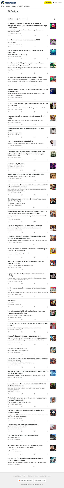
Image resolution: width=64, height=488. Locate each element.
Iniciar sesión (57, 3)
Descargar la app (40, 480)
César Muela (17, 33)
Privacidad (29, 476)
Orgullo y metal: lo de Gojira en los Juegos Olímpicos (26, 174)
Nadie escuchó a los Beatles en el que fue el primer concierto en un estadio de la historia (25, 447)
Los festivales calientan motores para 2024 (23, 435)
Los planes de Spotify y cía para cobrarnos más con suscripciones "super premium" (26, 64)
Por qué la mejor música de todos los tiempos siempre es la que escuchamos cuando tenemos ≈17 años (27, 212)
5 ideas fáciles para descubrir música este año (24, 336)
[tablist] (18, 19)
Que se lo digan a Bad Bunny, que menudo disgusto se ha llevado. (27, 375)
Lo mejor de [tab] (17, 19)
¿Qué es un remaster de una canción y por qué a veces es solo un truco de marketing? (28, 186)
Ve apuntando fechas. (14, 437)
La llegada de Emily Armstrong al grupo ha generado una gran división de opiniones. (26, 154)
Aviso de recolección (44, 476)
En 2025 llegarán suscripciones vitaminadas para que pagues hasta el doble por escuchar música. (28, 68)
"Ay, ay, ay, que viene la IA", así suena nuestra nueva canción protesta (26, 262)
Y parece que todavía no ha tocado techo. (19, 402)
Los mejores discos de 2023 (17, 348)
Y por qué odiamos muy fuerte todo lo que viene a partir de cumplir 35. (27, 216)
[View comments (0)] (22, 124)
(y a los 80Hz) (12, 303)
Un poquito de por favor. (15, 133)
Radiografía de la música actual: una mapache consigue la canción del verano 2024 (28, 250)
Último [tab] (10, 19)
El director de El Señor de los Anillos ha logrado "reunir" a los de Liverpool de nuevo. (26, 389)
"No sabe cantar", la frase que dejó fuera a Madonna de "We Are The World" (27, 200)
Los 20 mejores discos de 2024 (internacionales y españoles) (25, 51)
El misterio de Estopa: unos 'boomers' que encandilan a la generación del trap (28, 360)
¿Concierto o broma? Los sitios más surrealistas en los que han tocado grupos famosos (27, 237)
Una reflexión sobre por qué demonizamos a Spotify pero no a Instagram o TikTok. (26, 30)
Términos (35, 476)
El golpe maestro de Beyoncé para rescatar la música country (26, 275)
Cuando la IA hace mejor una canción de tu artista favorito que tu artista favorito (28, 372)
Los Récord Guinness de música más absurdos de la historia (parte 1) (26, 411)
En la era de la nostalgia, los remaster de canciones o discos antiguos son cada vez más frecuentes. (27, 190)
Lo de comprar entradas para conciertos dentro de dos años (27, 289)
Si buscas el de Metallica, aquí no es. (18, 350)
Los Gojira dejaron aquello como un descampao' (21, 176)
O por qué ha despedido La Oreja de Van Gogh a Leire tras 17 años (27, 108)
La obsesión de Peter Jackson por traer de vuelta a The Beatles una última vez (27, 385)
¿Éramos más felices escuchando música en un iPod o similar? (27, 117)
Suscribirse (48, 2)
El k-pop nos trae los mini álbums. (17, 427)
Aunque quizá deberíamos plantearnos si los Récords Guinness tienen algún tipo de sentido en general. (28, 415)
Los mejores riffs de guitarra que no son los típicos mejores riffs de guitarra (25, 459)
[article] (32, 30)
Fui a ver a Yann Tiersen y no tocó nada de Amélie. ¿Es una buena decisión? (28, 90)
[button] (2, 6)
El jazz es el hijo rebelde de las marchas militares (25, 226)
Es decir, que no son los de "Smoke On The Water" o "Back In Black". (27, 462)
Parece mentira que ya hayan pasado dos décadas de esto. (24, 328)
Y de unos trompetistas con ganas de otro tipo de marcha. (24, 228)
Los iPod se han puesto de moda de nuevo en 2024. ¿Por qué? (25, 120)
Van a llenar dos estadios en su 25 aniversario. (21, 363)
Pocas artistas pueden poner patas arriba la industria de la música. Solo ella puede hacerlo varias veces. (27, 279)
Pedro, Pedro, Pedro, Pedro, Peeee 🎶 (18, 253)
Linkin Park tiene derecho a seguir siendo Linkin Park (26, 151)
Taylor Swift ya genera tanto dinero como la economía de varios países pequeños (27, 399)
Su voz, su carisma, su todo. (16, 166)
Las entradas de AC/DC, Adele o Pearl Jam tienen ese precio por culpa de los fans (26, 312)
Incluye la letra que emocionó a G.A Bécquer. (20, 265)
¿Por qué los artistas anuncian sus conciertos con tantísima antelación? (28, 292)
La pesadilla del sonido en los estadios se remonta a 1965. (24, 450)
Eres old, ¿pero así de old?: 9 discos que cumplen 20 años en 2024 (28, 324)
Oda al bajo (11, 300)
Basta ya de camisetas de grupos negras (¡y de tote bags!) (26, 129)
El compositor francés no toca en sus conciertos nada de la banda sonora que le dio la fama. (26, 94)
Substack (23, 484)
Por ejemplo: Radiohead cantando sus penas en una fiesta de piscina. (27, 240)
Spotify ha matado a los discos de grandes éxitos (25, 77)
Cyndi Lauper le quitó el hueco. (16, 203)
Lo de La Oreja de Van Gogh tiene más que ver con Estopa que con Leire (28, 104)
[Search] (54, 19)
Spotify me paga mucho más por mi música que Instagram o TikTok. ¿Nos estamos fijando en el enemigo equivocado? (27, 26)
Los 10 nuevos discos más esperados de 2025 (24, 40)
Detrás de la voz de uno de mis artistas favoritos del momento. (26, 143)
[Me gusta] (9, 170)
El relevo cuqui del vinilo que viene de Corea (23, 425)
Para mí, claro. (12, 42)
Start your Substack (26, 480)
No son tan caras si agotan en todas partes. (20, 315)
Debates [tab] (24, 19)
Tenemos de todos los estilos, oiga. (18, 54)
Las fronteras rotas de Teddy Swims (20, 141)
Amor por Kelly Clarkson (16, 164)
